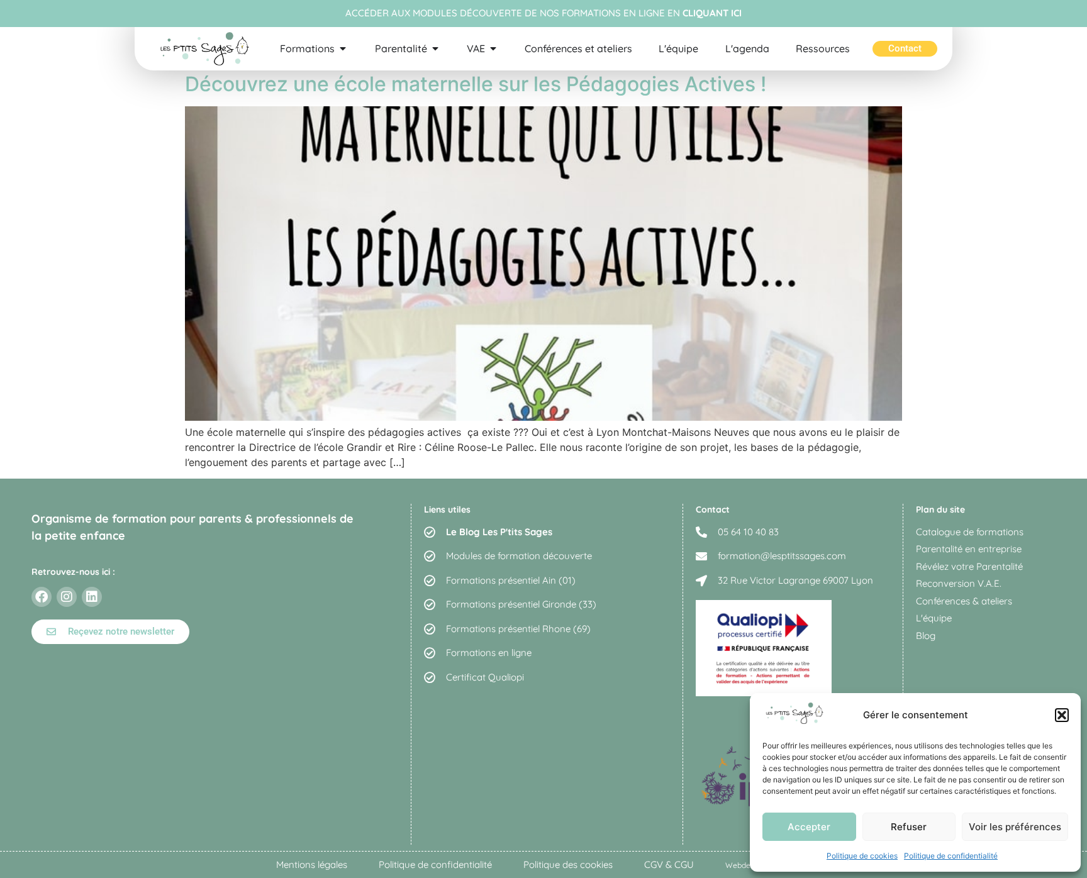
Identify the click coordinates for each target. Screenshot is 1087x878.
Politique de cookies (862, 855)
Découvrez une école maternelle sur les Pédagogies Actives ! (475, 84)
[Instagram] (67, 597)
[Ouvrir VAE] (493, 48)
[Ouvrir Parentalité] (435, 48)
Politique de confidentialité (951, 855)
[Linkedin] (92, 597)
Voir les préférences (1015, 827)
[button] (1062, 715)
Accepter (809, 827)
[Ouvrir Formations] (343, 48)
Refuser (909, 827)
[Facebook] (41, 597)
